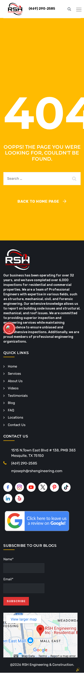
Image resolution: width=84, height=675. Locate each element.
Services (14, 374)
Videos (13, 388)
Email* (8, 579)
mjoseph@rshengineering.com (36, 471)
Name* (8, 559)
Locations (15, 417)
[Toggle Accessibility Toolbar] (9, 328)
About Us (15, 381)
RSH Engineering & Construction (47, 665)
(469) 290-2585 (24, 463)
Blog (11, 403)
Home (12, 366)
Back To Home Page (38, 201)
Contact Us (17, 425)
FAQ (11, 410)
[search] (69, 9)
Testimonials (18, 396)
